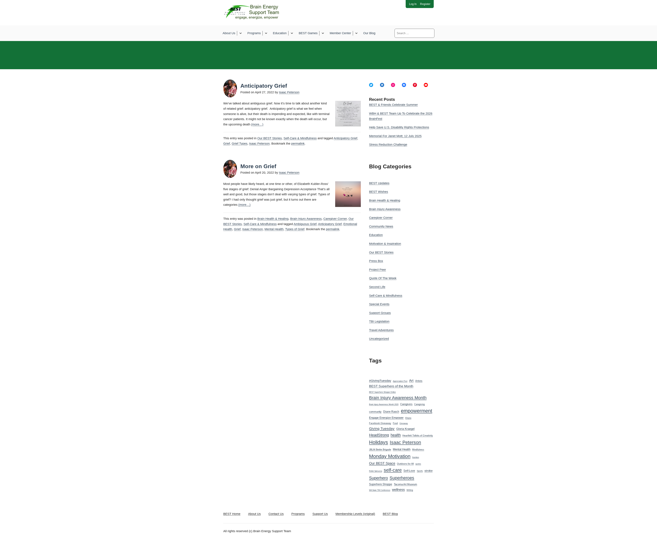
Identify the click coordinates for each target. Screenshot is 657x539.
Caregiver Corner (335, 218)
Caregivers (406, 404)
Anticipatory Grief (263, 86)
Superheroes (402, 477)
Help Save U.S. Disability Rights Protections (399, 127)
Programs (254, 33)
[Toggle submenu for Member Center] (356, 33)
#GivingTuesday (380, 380)
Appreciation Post (400, 381)
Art (411, 380)
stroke (428, 470)
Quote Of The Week (382, 278)
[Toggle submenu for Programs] (265, 33)
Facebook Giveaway (380, 423)
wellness (398, 489)
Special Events (379, 304)
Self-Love (409, 470)
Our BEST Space (382, 463)
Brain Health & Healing (272, 218)
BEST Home (231, 514)
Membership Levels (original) (355, 514)
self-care (393, 470)
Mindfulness (418, 449)
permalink (298, 143)
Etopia (408, 418)
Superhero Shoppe (380, 484)
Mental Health (274, 229)
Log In (413, 4)
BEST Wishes (378, 191)
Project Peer (377, 269)
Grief (226, 143)
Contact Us (276, 514)
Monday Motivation (389, 456)
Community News (381, 226)
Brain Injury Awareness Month (398, 397)
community (375, 411)
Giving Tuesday (382, 429)
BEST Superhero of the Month (391, 386)
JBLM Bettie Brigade (380, 449)
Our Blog (369, 33)
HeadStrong (379, 435)
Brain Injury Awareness (306, 218)
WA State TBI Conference (379, 490)
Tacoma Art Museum (405, 484)
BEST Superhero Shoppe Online (382, 392)
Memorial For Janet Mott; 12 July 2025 (395, 136)
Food (395, 423)
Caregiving (419, 404)
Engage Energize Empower (386, 417)
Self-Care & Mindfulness (300, 138)
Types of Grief (294, 229)
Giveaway (404, 423)
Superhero (378, 478)
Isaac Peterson (289, 92)
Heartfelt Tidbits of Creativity (417, 435)
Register (425, 4)
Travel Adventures (381, 330)
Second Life (377, 287)
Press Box (376, 261)
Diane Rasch (391, 411)
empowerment (416, 411)
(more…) (257, 124)
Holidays (378, 442)
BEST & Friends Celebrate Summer (393, 104)
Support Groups (380, 313)
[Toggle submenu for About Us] (240, 33)
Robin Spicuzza (375, 471)
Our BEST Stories (269, 138)
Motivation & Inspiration (385, 243)
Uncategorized (379, 338)
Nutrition (415, 457)
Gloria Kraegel (405, 428)
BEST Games (308, 33)
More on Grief (258, 166)
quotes (418, 464)
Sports (420, 471)
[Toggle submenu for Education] (291, 33)
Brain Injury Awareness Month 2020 (383, 404)
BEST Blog (390, 514)
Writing (410, 490)
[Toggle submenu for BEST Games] (322, 33)
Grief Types (239, 143)
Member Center (340, 33)
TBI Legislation (379, 321)
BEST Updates (379, 183)
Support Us (320, 514)
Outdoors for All (405, 463)
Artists (418, 381)
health (396, 435)
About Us (229, 33)
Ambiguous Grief (305, 224)
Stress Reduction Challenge (388, 144)
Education (280, 33)
